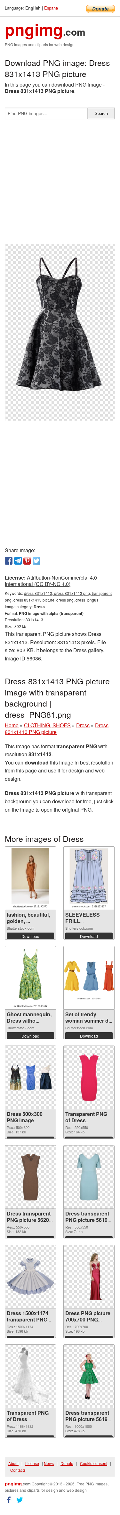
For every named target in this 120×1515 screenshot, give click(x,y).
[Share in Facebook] (8, 561)
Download (30, 936)
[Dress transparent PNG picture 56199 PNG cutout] (89, 1177)
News (49, 1463)
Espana (51, 8)
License (32, 1463)
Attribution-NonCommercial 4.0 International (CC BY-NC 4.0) (51, 581)
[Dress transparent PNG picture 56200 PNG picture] (30, 1177)
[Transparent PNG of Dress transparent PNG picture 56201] (89, 1077)
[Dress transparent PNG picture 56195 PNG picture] (89, 1376)
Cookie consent (93, 1463)
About (13, 1463)
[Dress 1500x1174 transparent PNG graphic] (30, 1276)
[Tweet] (36, 561)
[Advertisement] (60, 184)
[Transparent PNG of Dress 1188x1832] (30, 1376)
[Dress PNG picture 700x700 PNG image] (89, 1276)
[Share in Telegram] (18, 561)
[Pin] (27, 561)
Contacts (18, 1470)
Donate (66, 1463)
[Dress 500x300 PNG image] (30, 1077)
